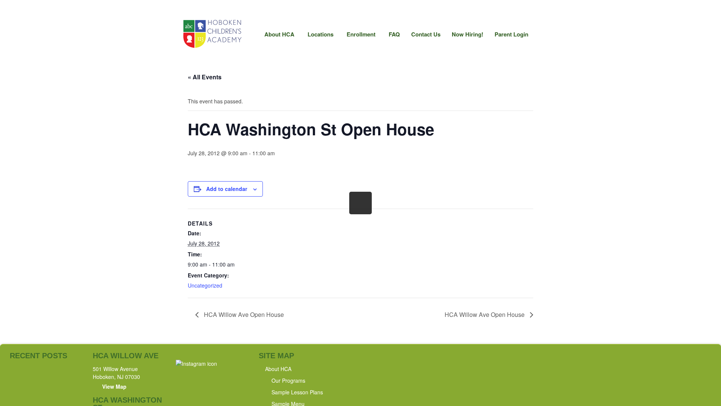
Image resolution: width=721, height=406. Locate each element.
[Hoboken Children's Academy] (211, 46)
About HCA (276, 36)
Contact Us (425, 34)
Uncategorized (205, 285)
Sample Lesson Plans (297, 392)
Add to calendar (226, 188)
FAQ (394, 34)
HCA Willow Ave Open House (243, 314)
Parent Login (511, 34)
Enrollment (358, 36)
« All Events (205, 77)
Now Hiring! (467, 34)
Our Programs (288, 380)
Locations (317, 36)
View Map (114, 386)
